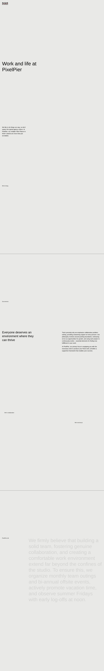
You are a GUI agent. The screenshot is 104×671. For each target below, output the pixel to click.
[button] (100, 3)
